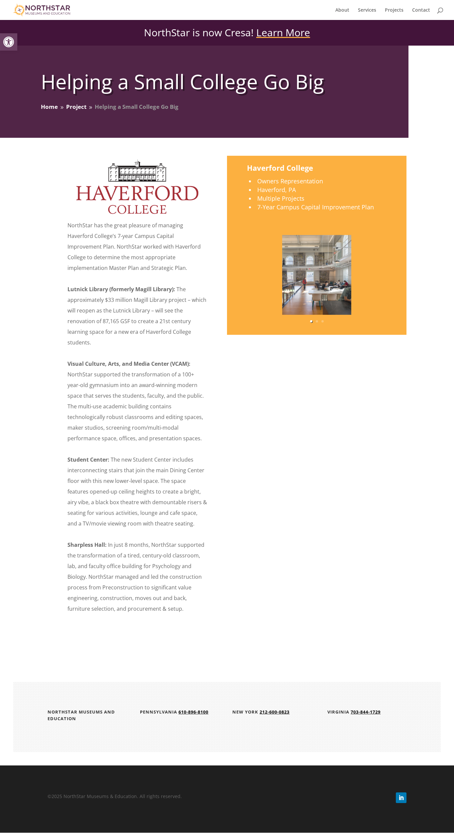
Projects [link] (394, 10)
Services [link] (367, 10)
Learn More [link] (283, 32)
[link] (8, 42)
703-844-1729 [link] (366, 712)
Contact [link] (421, 10)
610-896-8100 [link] (193, 712)
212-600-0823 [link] (274, 712)
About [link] (342, 10)
